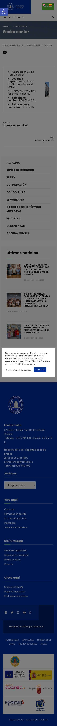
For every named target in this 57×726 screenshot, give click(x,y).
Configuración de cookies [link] (18, 369)
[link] (4, 12)
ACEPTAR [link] (40, 369)
